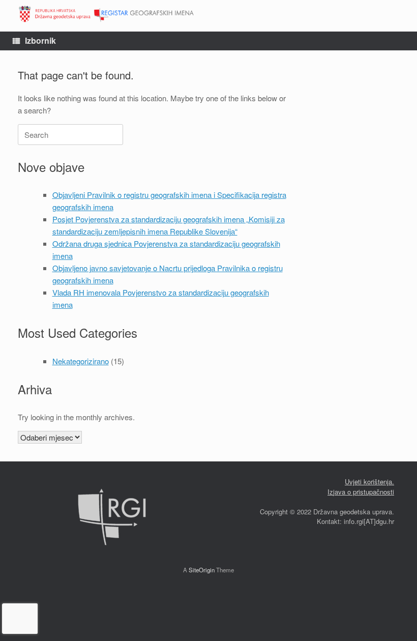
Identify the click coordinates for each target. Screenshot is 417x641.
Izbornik (40, 40)
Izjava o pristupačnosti (360, 492)
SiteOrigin (202, 570)
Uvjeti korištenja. (369, 481)
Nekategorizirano (80, 361)
